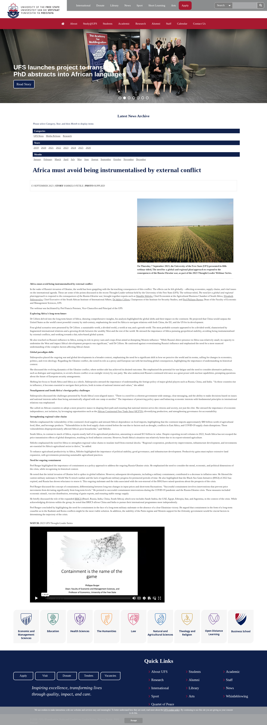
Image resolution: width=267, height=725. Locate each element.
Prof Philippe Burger (193, 299)
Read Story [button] (24, 84)
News (127, 5)
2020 (43, 147)
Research (140, 23)
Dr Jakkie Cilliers (121, 299)
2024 (73, 147)
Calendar (182, 23)
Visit (45, 675)
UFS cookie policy (172, 710)
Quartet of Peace (162, 704)
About (73, 23)
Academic (124, 23)
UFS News (39, 136)
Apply (185, 5)
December (141, 159)
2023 (65, 147)
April (65, 159)
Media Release (53, 136)
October (117, 159)
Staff (168, 23)
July (73, 159)
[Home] (62, 23)
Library (114, 5)
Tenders (88, 675)
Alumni (156, 23)
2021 (51, 147)
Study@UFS (90, 23)
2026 (88, 147)
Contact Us (199, 23)
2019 (36, 147)
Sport (140, 5)
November (129, 159)
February (48, 159)
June (86, 159)
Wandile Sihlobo (144, 296)
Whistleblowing (237, 696)
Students (107, 23)
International (83, 5)
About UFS (159, 672)
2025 (80, 147)
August (94, 159)
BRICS (78, 498)
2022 (58, 147)
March (58, 159)
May (79, 159)
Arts (173, 5)
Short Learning (156, 5)
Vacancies (110, 675)
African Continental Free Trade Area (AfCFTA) (120, 411)
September (106, 159)
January (37, 159)
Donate (100, 5)
